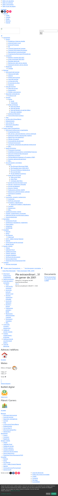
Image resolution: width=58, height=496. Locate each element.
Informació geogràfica (9, 430)
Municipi (3, 413)
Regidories (6, 439)
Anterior (3, 383)
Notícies (5, 459)
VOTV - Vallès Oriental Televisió (12, 464)
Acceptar (54, 493)
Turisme (5, 421)
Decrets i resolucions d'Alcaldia (9, 297)
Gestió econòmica (8, 279)
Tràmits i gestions (8, 448)
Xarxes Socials (7, 470)
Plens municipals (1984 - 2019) (25, 271)
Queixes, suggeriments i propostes (7, 335)
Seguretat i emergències (10, 419)
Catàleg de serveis (8, 446)
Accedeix (3, 360)
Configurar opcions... (6, 493)
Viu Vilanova (6, 462)
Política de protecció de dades (40, 474)
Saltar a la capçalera (8, 1)
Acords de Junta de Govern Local (9, 292)
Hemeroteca (6, 431)
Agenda (5, 466)
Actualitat (3, 457)
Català (7, 15)
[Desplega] (22, 268)
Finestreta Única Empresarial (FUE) (13, 455)
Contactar (4, 9)
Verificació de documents (10, 451)
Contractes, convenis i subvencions (6, 326)
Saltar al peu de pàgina (8, 6)
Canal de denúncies (37, 473)
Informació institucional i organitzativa (7, 275)
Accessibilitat (36, 482)
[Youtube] (7, 11)
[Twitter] (2, 11)
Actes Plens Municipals (9, 271)
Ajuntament (4, 433)
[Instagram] (10, 11)
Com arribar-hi (7, 428)
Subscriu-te (4, 397)
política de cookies (15, 490)
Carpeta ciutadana (8, 450)
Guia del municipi (8, 417)
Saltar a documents (8, 4)
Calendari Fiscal (7, 444)
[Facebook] (5, 11)
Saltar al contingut (7, 3)
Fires (4, 422)
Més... (7, 323)
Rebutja (48, 493)
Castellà (8, 17)
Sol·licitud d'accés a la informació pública (8, 341)
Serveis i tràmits (5, 441)
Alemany (8, 21)
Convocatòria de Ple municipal (12, 468)
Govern (5, 435)
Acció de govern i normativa (33, 268)
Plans (7, 285)
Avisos (5, 460)
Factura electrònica (8, 453)
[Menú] (1, 36)
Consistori (6, 437)
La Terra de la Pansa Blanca (11, 424)
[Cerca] (41, 33)
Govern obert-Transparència (12, 268)
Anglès (8, 19)
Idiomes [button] (5, 13)
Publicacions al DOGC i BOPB (9, 310)
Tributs (5, 442)
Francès (8, 22)
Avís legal (35, 480)
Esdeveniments (7, 426)
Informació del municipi (10, 415)
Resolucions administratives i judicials (10, 315)
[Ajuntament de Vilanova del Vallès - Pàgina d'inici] (10, 31)
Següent (8, 383)
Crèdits (34, 476)
